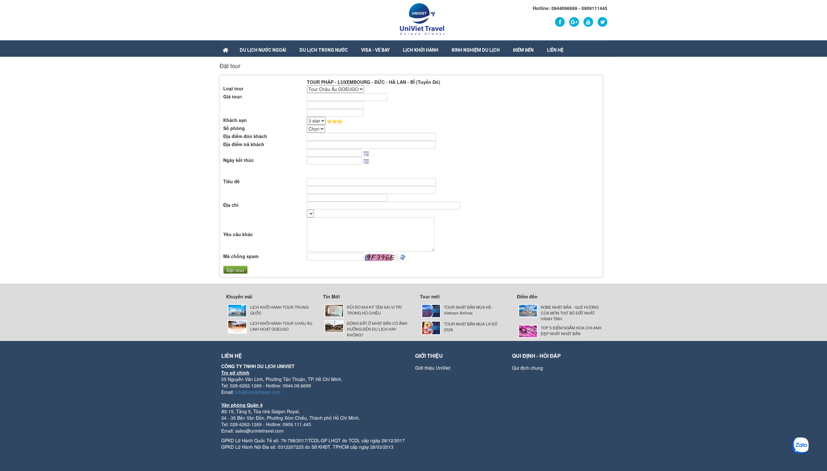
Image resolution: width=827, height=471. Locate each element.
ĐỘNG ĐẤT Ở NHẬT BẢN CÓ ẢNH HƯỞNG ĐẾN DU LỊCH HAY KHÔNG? (377, 328)
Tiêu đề (231, 181)
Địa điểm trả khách (243, 144)
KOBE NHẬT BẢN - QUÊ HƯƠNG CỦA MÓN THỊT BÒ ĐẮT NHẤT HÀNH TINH (570, 312)
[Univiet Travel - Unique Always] (422, 18)
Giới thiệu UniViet (432, 368)
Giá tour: (233, 96)
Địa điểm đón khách (245, 136)
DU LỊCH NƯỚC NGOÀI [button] (263, 50)
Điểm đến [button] (523, 50)
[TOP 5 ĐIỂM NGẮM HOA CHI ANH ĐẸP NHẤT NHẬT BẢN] (528, 330)
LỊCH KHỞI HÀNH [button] (420, 50)
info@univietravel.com (257, 392)
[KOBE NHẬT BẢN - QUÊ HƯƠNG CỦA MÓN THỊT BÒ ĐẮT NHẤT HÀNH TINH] (528, 310)
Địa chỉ (230, 205)
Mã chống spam (240, 256)
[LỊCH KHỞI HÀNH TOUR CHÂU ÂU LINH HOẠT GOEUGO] (237, 326)
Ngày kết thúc (238, 160)
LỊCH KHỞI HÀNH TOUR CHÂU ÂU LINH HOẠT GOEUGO (281, 326)
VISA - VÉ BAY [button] (375, 50)
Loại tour (233, 88)
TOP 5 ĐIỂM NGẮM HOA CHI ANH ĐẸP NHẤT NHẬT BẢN (571, 330)
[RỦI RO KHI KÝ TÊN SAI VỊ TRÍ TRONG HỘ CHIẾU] (334, 310)
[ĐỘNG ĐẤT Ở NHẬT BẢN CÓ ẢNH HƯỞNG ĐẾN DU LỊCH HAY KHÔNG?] (334, 326)
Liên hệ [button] (555, 50)
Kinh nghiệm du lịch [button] (476, 50)
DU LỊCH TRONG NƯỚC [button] (323, 50)
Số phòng (234, 128)
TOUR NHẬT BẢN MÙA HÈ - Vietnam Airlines (469, 310)
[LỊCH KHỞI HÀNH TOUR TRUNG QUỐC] (237, 310)
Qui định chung (527, 368)
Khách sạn (235, 120)
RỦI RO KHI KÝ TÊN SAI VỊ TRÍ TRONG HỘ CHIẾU (374, 310)
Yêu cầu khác (238, 234)
